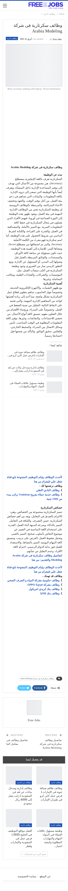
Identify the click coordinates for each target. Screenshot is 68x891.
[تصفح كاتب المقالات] (34, 707)
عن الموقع (45, 876)
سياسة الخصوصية (27, 876)
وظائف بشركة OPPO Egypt (43, 584)
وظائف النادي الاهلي (47, 490)
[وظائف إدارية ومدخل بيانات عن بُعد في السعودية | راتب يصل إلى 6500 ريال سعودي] (54, 371)
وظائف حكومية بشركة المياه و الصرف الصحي (33, 580)
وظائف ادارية (12, 38)
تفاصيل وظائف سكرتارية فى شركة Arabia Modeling (51, 744)
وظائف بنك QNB (49, 593)
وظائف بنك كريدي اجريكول (44, 589)
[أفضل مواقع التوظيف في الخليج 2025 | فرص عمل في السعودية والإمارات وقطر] (19, 818)
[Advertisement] (34, 129)
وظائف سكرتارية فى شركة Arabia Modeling (37, 679)
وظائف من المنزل (24, 782)
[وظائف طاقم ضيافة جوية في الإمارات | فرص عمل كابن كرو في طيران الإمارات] (54, 356)
